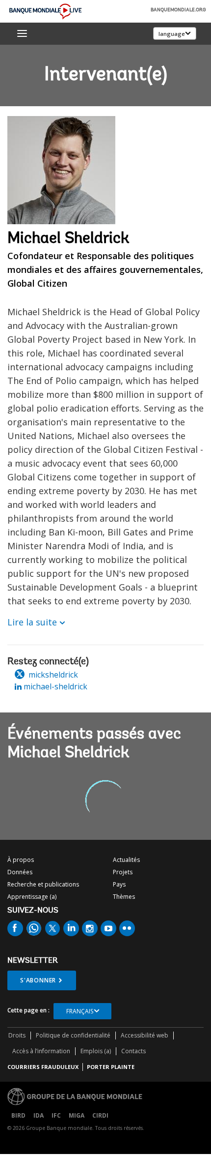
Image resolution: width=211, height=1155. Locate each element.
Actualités (126, 860)
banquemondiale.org (178, 10)
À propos (20, 860)
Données (19, 872)
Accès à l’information (41, 1051)
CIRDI (100, 1115)
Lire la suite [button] (32, 622)
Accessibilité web (144, 1035)
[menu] (22, 33)
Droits (17, 1035)
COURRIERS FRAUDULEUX (43, 1066)
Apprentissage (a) (31, 896)
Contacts (133, 1051)
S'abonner (38, 980)
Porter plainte (110, 1066)
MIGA (76, 1115)
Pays (119, 884)
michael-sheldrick (54, 686)
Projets (122, 872)
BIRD (18, 1115)
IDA (38, 1115)
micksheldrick (52, 674)
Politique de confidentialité (73, 1035)
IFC (56, 1115)
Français (79, 1011)
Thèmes (124, 896)
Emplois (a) (95, 1051)
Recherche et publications (43, 884)
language (171, 33)
